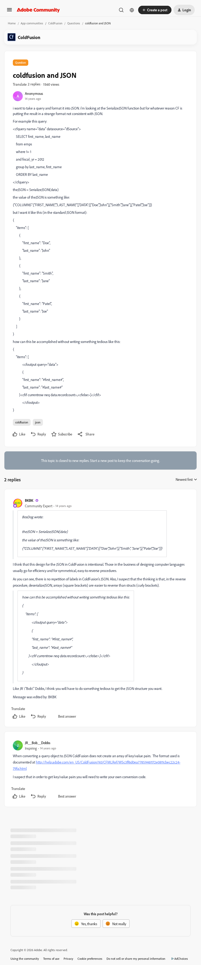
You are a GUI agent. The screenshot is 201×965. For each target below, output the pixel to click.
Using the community (24, 959)
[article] (100, 609)
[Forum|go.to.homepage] (38, 10)
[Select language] (132, 10)
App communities (32, 23)
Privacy (68, 959)
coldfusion (21, 422)
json (38, 422)
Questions (73, 23)
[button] (9, 11)
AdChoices (181, 959)
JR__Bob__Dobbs (37, 742)
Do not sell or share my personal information (136, 959)
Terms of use (51, 959)
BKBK (29, 500)
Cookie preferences (89, 959)
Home (12, 23)
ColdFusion (55, 23)
